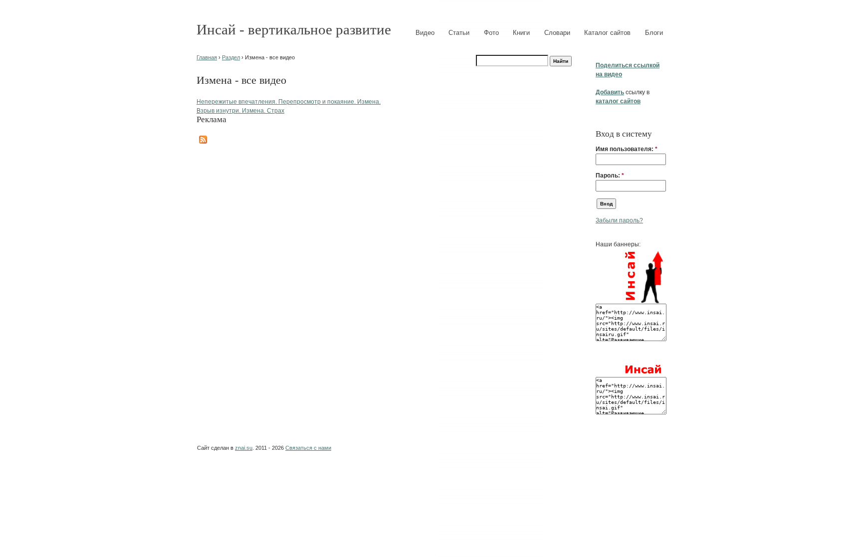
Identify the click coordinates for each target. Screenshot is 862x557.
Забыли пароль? (619, 220)
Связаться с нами (308, 448)
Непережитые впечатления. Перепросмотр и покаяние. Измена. (289, 101)
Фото (491, 32)
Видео (425, 32)
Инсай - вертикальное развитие (294, 29)
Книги (521, 32)
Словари (557, 32)
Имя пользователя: (626, 149)
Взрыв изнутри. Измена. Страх (240, 110)
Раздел (231, 57)
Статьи (458, 32)
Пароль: (610, 175)
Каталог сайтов (607, 32)
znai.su (243, 448)
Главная (207, 57)
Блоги (654, 32)
